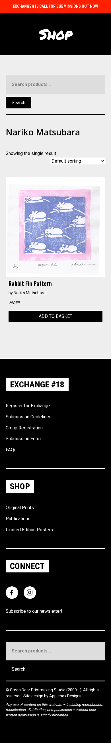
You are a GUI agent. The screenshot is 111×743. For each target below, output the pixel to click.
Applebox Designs (65, 696)
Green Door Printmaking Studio (38, 690)
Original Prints (20, 507)
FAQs (11, 449)
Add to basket (55, 316)
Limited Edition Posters (29, 529)
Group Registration (24, 428)
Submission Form (23, 438)
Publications (18, 518)
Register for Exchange (28, 405)
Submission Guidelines (29, 416)
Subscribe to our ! (34, 611)
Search (18, 102)
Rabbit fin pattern (30, 283)
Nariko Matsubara (30, 293)
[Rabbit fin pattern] (55, 226)
